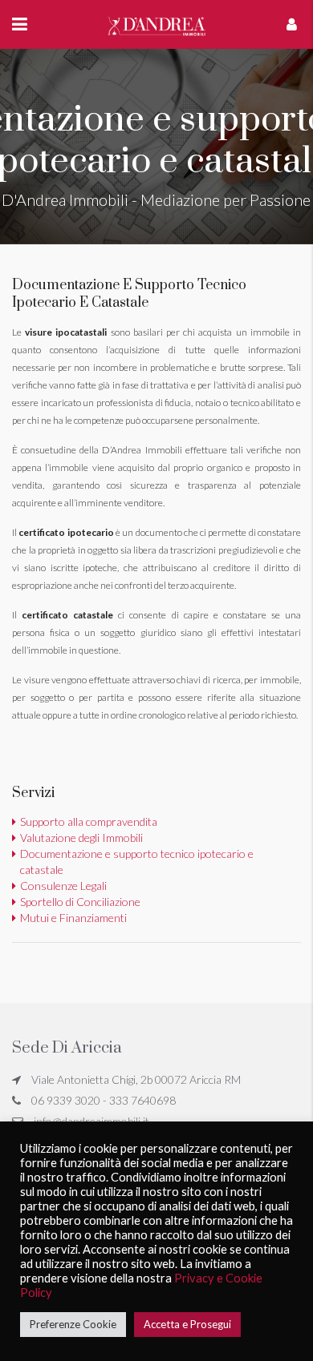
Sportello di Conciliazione (80, 901)
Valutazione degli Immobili (81, 837)
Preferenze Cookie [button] (73, 1324)
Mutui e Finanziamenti (73, 917)
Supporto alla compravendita (88, 821)
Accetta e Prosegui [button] (187, 1324)
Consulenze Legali (63, 885)
